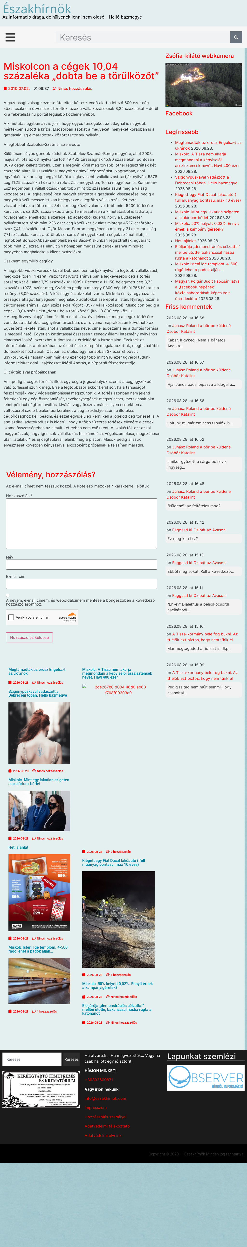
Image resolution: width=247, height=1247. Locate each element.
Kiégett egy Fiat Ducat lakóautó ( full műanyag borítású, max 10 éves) (113, 862)
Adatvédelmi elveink (103, 1135)
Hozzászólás (19, 496)
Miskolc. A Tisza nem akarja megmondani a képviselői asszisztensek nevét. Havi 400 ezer (117, 673)
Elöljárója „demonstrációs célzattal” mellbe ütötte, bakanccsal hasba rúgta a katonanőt (116, 1009)
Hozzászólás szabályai (105, 1116)
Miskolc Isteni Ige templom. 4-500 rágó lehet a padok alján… (38, 949)
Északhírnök (36, 8)
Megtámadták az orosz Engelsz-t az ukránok (36, 671)
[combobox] (32, 1059)
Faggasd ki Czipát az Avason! (199, 529)
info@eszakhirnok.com (105, 1098)
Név (9, 557)
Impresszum (96, 1107)
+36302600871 (99, 1079)
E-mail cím (15, 576)
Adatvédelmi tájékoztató (107, 1126)
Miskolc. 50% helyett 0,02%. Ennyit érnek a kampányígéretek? (117, 985)
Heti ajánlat (18, 847)
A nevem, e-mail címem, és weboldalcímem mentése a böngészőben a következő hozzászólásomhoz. (80, 602)
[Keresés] (236, 37)
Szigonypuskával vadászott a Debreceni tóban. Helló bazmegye (37, 693)
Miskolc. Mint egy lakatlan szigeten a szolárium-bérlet (38, 782)
